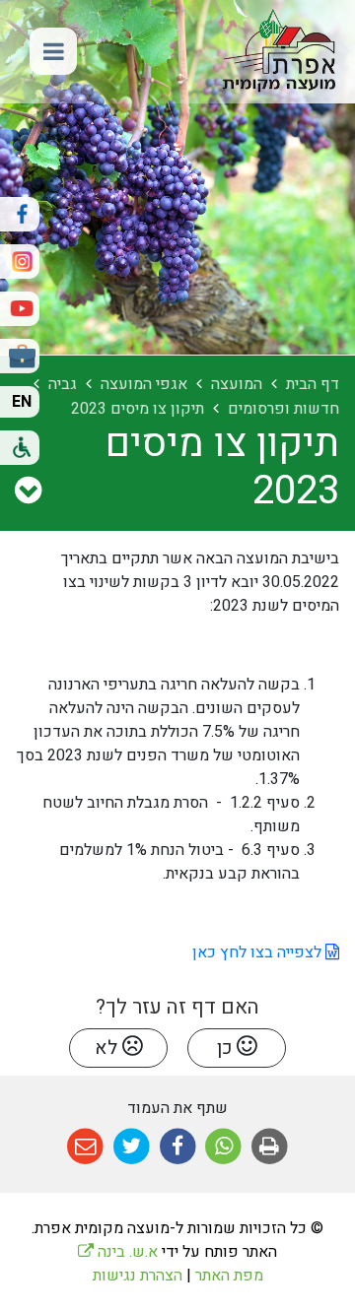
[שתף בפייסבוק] (178, 1147)
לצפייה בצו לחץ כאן (256, 952)
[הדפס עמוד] (269, 1147)
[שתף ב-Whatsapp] (223, 1147)
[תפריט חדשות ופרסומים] (28, 491)
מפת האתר (229, 1275)
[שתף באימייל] (85, 1147)
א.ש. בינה (118, 1252)
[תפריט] (53, 51)
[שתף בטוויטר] (131, 1147)
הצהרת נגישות (137, 1275)
